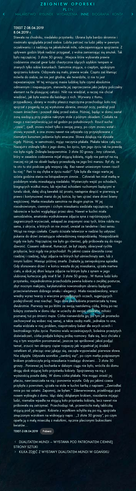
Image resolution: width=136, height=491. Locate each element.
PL (65, 9)
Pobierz (47, 431)
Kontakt (119, 14)
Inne (85, 14)
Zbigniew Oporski (68, 4)
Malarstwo (25, 14)
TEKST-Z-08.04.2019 (26, 431)
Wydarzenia (67, 14)
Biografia (100, 14)
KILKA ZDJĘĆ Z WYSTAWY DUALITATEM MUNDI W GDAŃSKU (64, 452)
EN (70, 9)
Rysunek (46, 14)
